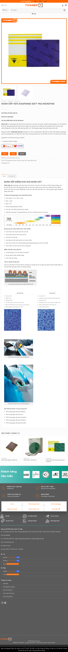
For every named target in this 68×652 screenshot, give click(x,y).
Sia (19, 158)
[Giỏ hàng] (66, 5)
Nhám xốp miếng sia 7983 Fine (9, 460)
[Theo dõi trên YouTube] (5, 602)
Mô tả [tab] (4, 176)
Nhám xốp (17, 101)
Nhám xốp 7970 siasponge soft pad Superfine (55, 460)
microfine (18, 160)
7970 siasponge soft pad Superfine (16, 417)
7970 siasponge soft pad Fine (14, 414)
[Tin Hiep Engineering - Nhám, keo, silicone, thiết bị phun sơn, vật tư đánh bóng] (34, 5)
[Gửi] (64, 10)
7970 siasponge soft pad (10, 160)
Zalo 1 (35, 1)
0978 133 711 (11, 557)
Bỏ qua (48, 650)
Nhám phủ (10, 101)
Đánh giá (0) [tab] (12, 176)
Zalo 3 (45, 1)
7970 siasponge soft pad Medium (16, 411)
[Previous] (4, 51)
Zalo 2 (40, 1)
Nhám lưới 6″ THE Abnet (30, 460)
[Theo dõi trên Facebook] (2, 602)
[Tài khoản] (63, 5)
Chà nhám (3, 101)
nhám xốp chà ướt (32, 160)
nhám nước (24, 160)
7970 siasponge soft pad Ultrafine (16, 420)
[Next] (63, 51)
